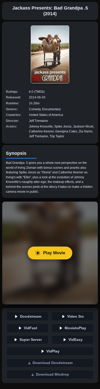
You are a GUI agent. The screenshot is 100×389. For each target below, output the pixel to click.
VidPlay (52, 351)
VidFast (30, 328)
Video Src (75, 316)
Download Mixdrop (52, 374)
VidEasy (75, 340)
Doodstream (30, 316)
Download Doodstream (53, 363)
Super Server (30, 340)
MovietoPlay (75, 328)
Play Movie (54, 252)
